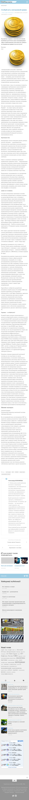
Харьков (20, 656)
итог (2, 664)
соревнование (22, 670)
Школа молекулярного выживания (12, 610)
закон (20, 660)
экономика (13, 672)
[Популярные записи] (14, 680)
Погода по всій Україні (12, 767)
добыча (16, 660)
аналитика (20, 658)
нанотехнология (16, 668)
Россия (10, 656)
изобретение (4, 662)
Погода (3, 741)
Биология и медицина (14, 694)
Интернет (4, 5)
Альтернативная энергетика (15, 705)
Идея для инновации (7, 565)
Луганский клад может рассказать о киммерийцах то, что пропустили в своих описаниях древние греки (18, 688)
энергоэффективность (7, 674)
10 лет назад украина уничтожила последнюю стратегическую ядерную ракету (17, 731)
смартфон (15, 670)
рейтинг (10, 670)
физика (3, 672)
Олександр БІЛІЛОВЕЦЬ (8, 12)
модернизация (6, 668)
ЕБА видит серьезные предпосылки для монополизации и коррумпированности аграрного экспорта (13, 603)
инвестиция (11, 662)
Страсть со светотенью (8, 597)
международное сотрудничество (9, 666)
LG (15, 649)
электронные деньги (6, 474)
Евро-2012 (23, 651)
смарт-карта (22, 472)
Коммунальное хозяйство (15, 720)
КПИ (7, 653)
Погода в (12, 757)
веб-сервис (8, 472)
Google (10, 650)
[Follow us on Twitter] (25, 576)
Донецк (18, 651)
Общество (10, 684)
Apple (2, 650)
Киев (11, 654)
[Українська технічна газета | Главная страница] (11, 2)
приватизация (4, 670)
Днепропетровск (11, 651)
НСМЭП (16, 472)
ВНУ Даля (3, 651)
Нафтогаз (4, 656)
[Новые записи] (5, 680)
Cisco (6, 650)
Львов (19, 653)
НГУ (21, 654)
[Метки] (23, 680)
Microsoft (20, 650)
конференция (12, 664)
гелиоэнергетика (11, 660)
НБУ (13, 472)
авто (24, 656)
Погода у (12, 742)
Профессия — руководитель (10, 591)
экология (8, 672)
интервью (20, 662)
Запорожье (3, 653)
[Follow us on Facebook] (27, 576)
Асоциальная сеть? (19, 565)
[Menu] (27, 2)
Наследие (10, 728)
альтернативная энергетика (8, 658)
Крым (15, 654)
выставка (4, 660)
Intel (13, 650)
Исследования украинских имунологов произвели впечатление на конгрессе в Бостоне (15, 698)
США (15, 656)
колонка (6, 664)
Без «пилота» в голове (8, 586)
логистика (19, 664)
